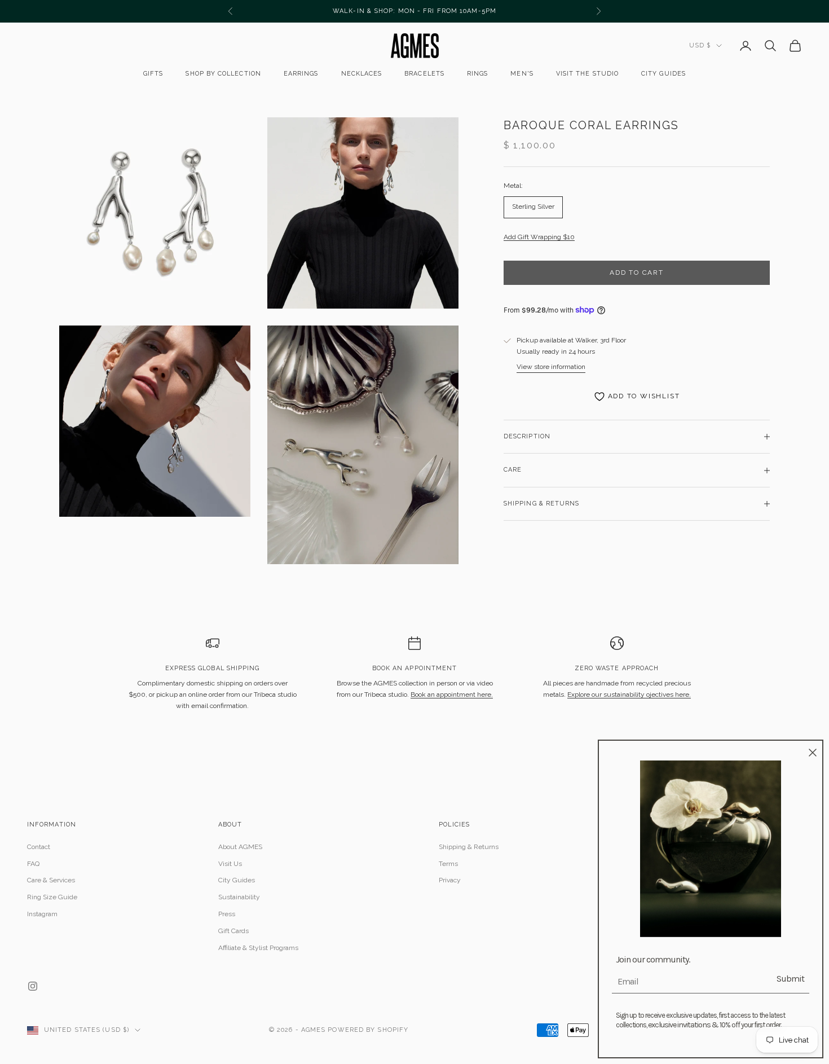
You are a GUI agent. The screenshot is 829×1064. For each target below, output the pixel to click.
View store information (551, 367)
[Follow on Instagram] (32, 986)
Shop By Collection (223, 73)
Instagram (42, 914)
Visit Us (230, 864)
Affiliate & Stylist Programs (258, 948)
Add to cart (637, 272)
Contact (38, 847)
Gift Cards (233, 931)
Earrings (301, 73)
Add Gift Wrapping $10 (539, 237)
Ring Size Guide (52, 897)
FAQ (33, 864)
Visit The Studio (587, 73)
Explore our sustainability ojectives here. (629, 694)
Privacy (450, 880)
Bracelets (424, 73)
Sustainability (239, 897)
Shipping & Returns (469, 847)
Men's (521, 73)
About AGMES (240, 847)
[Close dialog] (812, 752)
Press (226, 914)
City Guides (663, 73)
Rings (477, 73)
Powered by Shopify (368, 1030)
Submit (790, 978)
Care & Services (51, 880)
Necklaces (361, 73)
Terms (448, 864)
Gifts (153, 73)
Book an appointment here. (452, 694)
